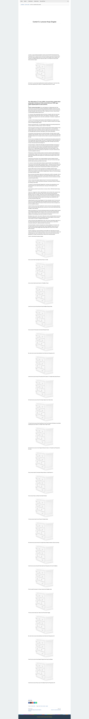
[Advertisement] (44, 14)
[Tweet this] (31, 702)
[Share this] (29, 702)
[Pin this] (32, 702)
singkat (47, 706)
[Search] (68, 1)
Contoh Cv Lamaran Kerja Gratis (56, 709)
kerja (41, 706)
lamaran (44, 706)
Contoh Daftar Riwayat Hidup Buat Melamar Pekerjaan (34, 709)
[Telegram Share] (34, 702)
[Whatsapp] (36, 702)
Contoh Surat (33, 706)
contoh (40, 706)
